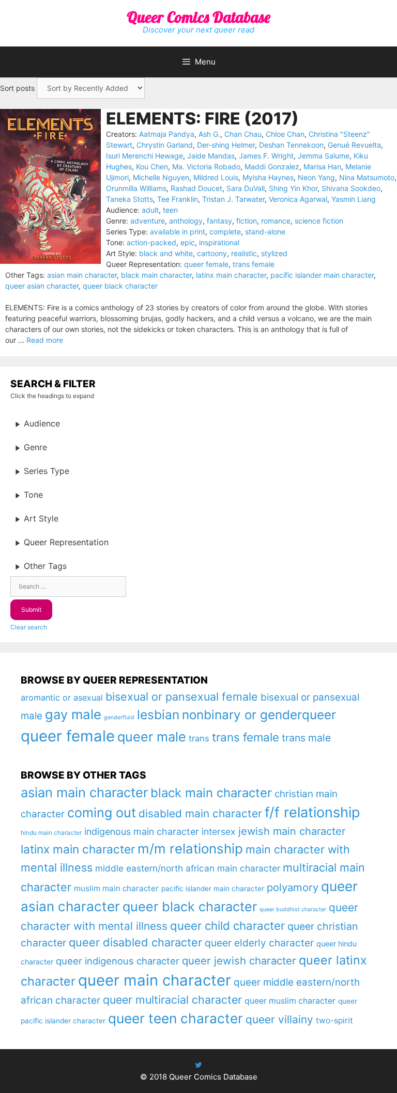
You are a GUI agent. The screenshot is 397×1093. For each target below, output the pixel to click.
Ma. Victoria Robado (206, 166)
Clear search (28, 627)
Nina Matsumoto (366, 177)
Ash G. (209, 134)
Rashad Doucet (196, 188)
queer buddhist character (292, 909)
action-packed (151, 242)
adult (150, 209)
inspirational (219, 242)
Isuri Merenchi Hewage (144, 155)
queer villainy (279, 1019)
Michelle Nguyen (161, 177)
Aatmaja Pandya (166, 134)
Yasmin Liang (353, 199)
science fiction (319, 220)
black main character (156, 275)
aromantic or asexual (62, 697)
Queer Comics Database (198, 17)
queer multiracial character (172, 999)
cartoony (212, 253)
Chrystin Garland (164, 144)
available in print (177, 231)
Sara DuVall (245, 188)
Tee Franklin (177, 199)
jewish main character (291, 831)
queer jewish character (239, 960)
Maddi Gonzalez (272, 166)
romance (276, 220)
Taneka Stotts (129, 199)
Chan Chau (243, 134)
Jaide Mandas (211, 155)
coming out (101, 812)
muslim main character (116, 888)
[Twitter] (198, 1065)
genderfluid (119, 717)
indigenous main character (141, 831)
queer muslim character (290, 1001)
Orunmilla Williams (136, 188)
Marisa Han (322, 166)
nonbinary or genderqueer (259, 714)
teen (170, 209)
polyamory (292, 887)
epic (187, 242)
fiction (246, 220)
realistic (244, 253)
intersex (219, 831)
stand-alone (265, 231)
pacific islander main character (322, 275)
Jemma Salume (323, 155)
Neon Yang (316, 177)
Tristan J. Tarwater (233, 199)
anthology (186, 220)
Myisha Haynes (268, 177)
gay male (73, 714)
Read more (44, 340)
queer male (151, 736)
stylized (274, 253)
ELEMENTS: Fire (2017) (202, 118)
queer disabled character (135, 942)
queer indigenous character (117, 961)
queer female (206, 264)
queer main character (154, 980)
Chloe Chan (285, 134)
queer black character (120, 285)
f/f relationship (312, 812)
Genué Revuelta (354, 144)
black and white (166, 253)
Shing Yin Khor (293, 188)
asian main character (82, 275)
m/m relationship (190, 849)
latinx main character (231, 275)
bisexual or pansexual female (181, 696)
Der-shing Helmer (226, 144)
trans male (306, 738)
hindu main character (51, 832)
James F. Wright (266, 155)
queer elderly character (259, 943)
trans (199, 738)
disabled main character (200, 813)
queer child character (227, 925)
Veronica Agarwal (298, 199)
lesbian (158, 714)
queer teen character (175, 1018)
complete (225, 231)
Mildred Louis (215, 177)
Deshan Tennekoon (291, 144)
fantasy (219, 220)
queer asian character (42, 285)
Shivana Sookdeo (351, 188)
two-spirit (334, 1020)
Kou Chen (152, 166)
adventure (147, 220)
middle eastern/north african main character (187, 868)
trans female (253, 264)
